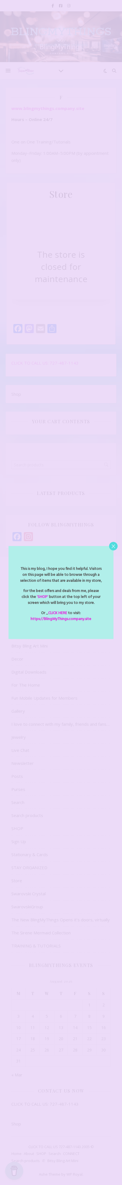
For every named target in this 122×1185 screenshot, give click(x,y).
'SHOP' (42, 597)
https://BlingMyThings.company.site (61, 619)
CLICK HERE (57, 613)
